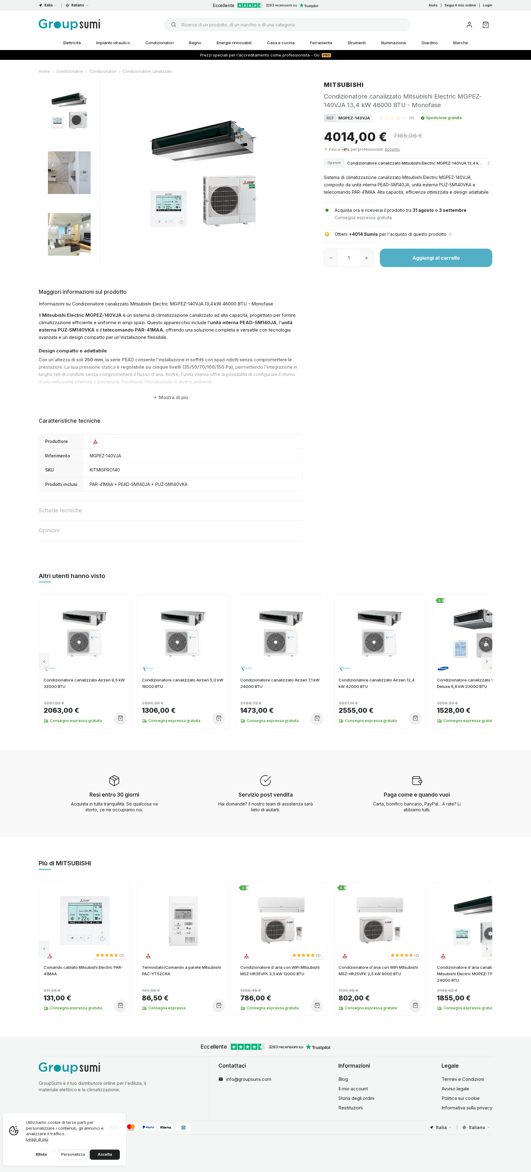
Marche (460, 42)
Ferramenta (321, 42)
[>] (487, 661)
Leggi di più (37, 1139)
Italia (48, 5)
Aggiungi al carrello (436, 258)
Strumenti (357, 42)
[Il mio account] (469, 24)
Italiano (77, 5)
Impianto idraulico (113, 42)
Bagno (195, 42)
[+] (366, 258)
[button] (396, 118)
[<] (44, 661)
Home (44, 71)
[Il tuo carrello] (485, 24)
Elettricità (72, 42)
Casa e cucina (281, 42)
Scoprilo (392, 149)
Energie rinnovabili (234, 42)
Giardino (430, 42)
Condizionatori (159, 42)
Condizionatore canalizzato (147, 71)
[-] (331, 258)
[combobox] (287, 24)
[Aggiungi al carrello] (120, 718)
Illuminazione (393, 42)
